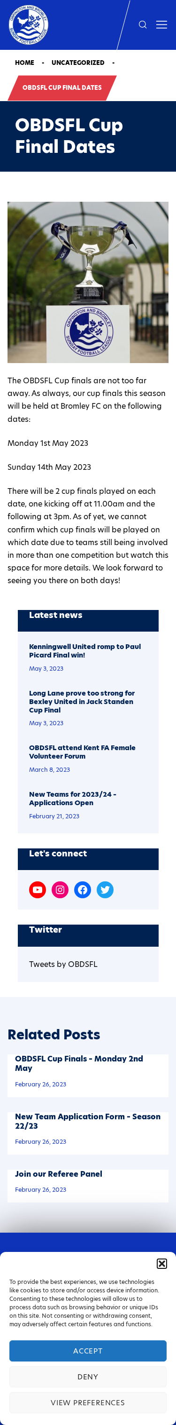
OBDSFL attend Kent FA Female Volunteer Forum (82, 752)
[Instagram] (60, 889)
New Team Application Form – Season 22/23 (88, 1121)
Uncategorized (78, 63)
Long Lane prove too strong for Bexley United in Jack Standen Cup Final (82, 701)
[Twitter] (105, 889)
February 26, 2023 (40, 1084)
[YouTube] (37, 889)
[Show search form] (142, 25)
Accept (88, 1351)
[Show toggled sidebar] (161, 25)
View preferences (88, 1403)
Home (24, 63)
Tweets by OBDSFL (63, 964)
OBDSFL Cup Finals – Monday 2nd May (79, 1063)
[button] (162, 1263)
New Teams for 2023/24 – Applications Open (72, 799)
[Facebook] (82, 889)
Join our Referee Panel (58, 1174)
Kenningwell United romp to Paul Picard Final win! (85, 651)
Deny (88, 1377)
